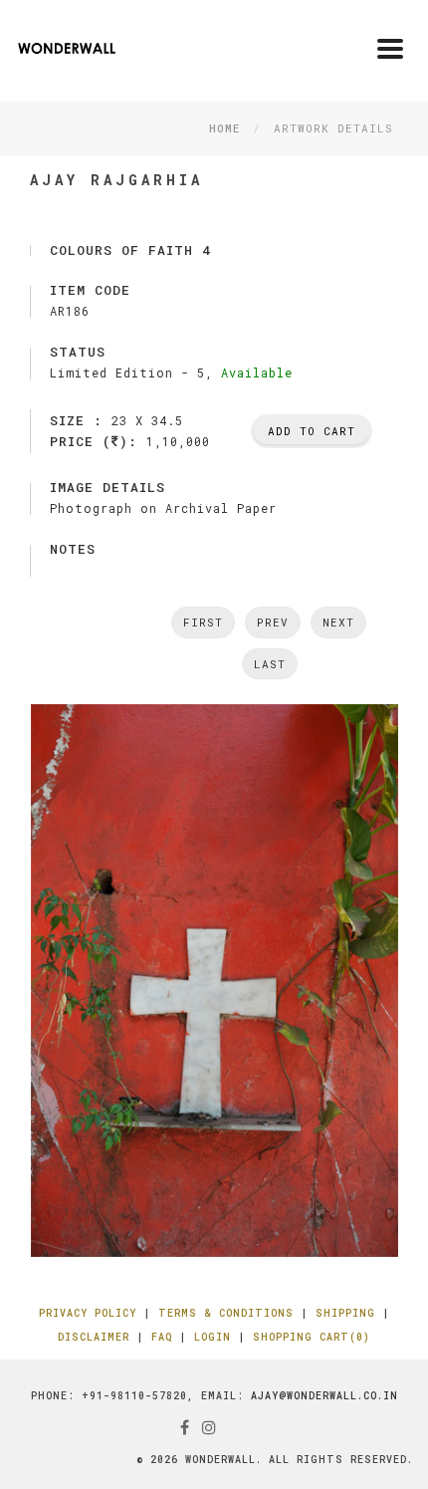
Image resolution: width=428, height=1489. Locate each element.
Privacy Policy (87, 1313)
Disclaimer (93, 1337)
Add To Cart (311, 430)
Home (224, 128)
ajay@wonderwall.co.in (324, 1395)
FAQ (161, 1337)
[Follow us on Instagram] (209, 1426)
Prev (273, 622)
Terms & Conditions (226, 1313)
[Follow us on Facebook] (185, 1426)
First (203, 622)
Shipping (345, 1313)
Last (270, 663)
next (338, 622)
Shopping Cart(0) (311, 1337)
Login (212, 1337)
